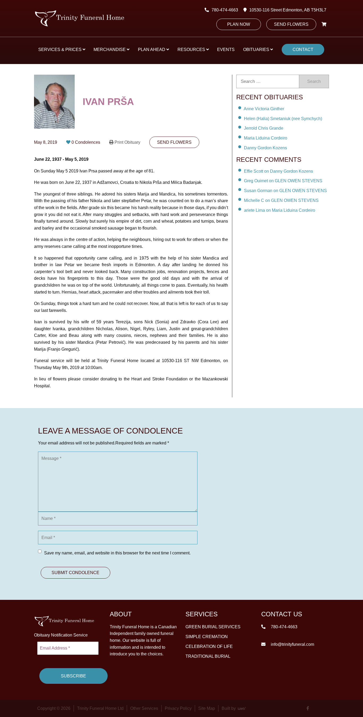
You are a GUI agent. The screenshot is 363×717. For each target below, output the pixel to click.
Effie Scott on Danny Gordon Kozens (278, 171)
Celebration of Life (209, 646)
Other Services (144, 708)
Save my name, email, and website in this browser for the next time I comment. (117, 553)
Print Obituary (127, 142)
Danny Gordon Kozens (265, 148)
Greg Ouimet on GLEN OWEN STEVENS (283, 181)
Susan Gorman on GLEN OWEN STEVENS (285, 190)
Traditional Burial (207, 656)
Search (314, 81)
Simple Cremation (206, 636)
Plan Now (238, 24)
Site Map (206, 708)
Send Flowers (291, 24)
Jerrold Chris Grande (263, 128)
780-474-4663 (225, 10)
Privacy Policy (178, 708)
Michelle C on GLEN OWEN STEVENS (281, 200)
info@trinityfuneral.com (292, 644)
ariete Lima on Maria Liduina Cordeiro (279, 210)
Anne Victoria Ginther (264, 109)
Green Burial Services (212, 626)
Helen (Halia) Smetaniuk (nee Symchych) (283, 118)
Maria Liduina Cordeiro (265, 138)
